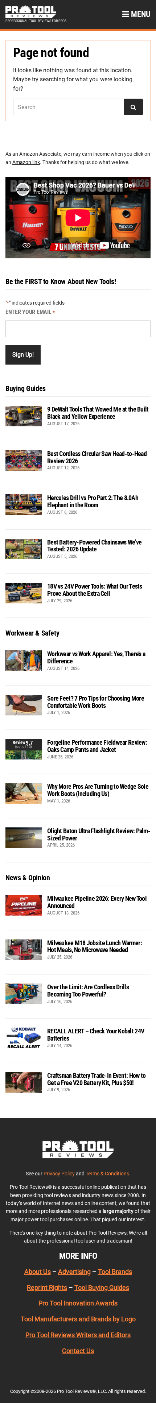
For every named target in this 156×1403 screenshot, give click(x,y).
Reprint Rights (47, 1287)
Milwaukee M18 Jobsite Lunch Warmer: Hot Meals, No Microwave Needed (94, 946)
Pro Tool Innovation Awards (78, 1303)
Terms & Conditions (107, 1173)
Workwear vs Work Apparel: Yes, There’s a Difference (96, 657)
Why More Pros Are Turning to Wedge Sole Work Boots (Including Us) (97, 790)
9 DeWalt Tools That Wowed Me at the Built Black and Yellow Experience (97, 412)
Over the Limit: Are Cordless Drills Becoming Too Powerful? (88, 990)
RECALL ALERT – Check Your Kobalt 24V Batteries (95, 1034)
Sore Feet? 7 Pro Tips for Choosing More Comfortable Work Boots (95, 701)
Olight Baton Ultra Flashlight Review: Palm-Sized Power (98, 834)
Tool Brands (115, 1271)
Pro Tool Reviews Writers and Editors (78, 1335)
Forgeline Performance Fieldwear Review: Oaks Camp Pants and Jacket (97, 746)
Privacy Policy (59, 1173)
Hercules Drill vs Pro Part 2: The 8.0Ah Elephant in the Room (92, 501)
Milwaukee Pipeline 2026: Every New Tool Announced (97, 902)
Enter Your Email (30, 312)
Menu (140, 14)
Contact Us (78, 1351)
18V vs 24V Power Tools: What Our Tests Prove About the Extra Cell (94, 589)
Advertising (74, 1271)
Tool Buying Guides (101, 1287)
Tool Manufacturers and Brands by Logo (78, 1319)
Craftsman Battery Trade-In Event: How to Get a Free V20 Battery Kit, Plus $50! (96, 1079)
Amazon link (26, 162)
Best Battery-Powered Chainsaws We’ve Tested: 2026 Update (94, 545)
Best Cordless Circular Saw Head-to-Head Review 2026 (97, 457)
